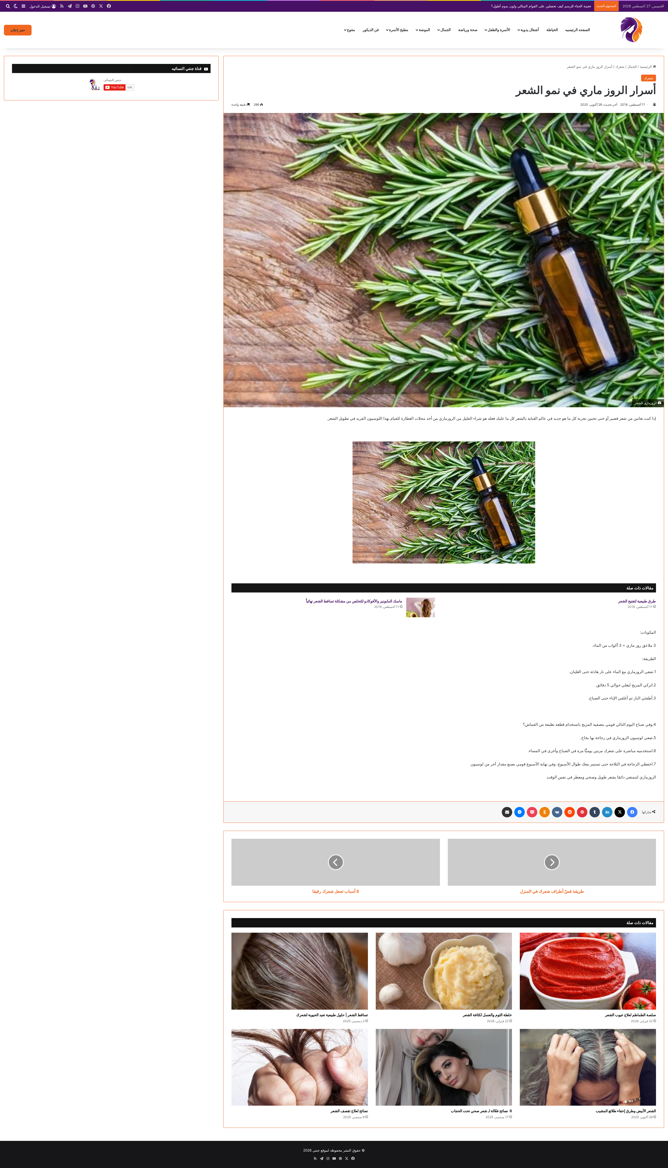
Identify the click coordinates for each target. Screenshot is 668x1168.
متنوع (351, 29)
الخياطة (552, 29)
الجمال (445, 29)
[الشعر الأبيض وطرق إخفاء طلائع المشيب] (588, 1067)
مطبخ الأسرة (398, 29)
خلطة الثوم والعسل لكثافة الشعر (487, 1015)
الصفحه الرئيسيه (577, 29)
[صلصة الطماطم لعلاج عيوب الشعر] (588, 971)
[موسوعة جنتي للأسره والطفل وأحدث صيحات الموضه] (631, 30)
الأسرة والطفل (499, 29)
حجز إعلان (17, 30)
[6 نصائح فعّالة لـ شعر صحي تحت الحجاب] (444, 1067)
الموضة (424, 29)
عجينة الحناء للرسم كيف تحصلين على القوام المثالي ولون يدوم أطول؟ (541, 6)
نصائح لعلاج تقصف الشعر (349, 1111)
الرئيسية (646, 66)
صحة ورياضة (468, 29)
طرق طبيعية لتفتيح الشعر (637, 601)
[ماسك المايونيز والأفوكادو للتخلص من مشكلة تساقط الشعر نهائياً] (420, 607)
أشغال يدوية (530, 29)
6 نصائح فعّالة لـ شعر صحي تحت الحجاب (481, 1111)
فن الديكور (371, 29)
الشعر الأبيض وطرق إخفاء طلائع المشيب (626, 1111)
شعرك (619, 66)
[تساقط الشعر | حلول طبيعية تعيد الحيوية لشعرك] (299, 971)
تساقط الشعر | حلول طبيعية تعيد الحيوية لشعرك (332, 1015)
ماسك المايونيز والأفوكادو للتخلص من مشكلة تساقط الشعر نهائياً (354, 601)
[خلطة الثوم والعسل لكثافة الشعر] (444, 971)
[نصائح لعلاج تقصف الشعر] (299, 1067)
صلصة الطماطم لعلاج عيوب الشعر (630, 1015)
